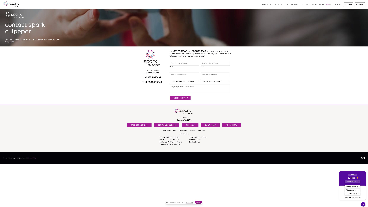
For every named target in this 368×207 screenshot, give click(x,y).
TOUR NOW (348, 4)
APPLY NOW (359, 4)
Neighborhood (304, 4)
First (171, 67)
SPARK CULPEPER (267, 4)
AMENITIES (201, 130)
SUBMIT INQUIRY (180, 98)
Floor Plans (293, 4)
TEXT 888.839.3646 (167, 125)
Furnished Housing (317, 4)
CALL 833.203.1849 (139, 125)
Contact (328, 4)
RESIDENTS (337, 4)
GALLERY (192, 130)
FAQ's (174, 130)
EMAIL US (190, 125)
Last (202, 67)
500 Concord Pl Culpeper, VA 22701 (152, 71)
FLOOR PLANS (183, 130)
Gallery (277, 4)
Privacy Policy (32, 158)
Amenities (284, 4)
